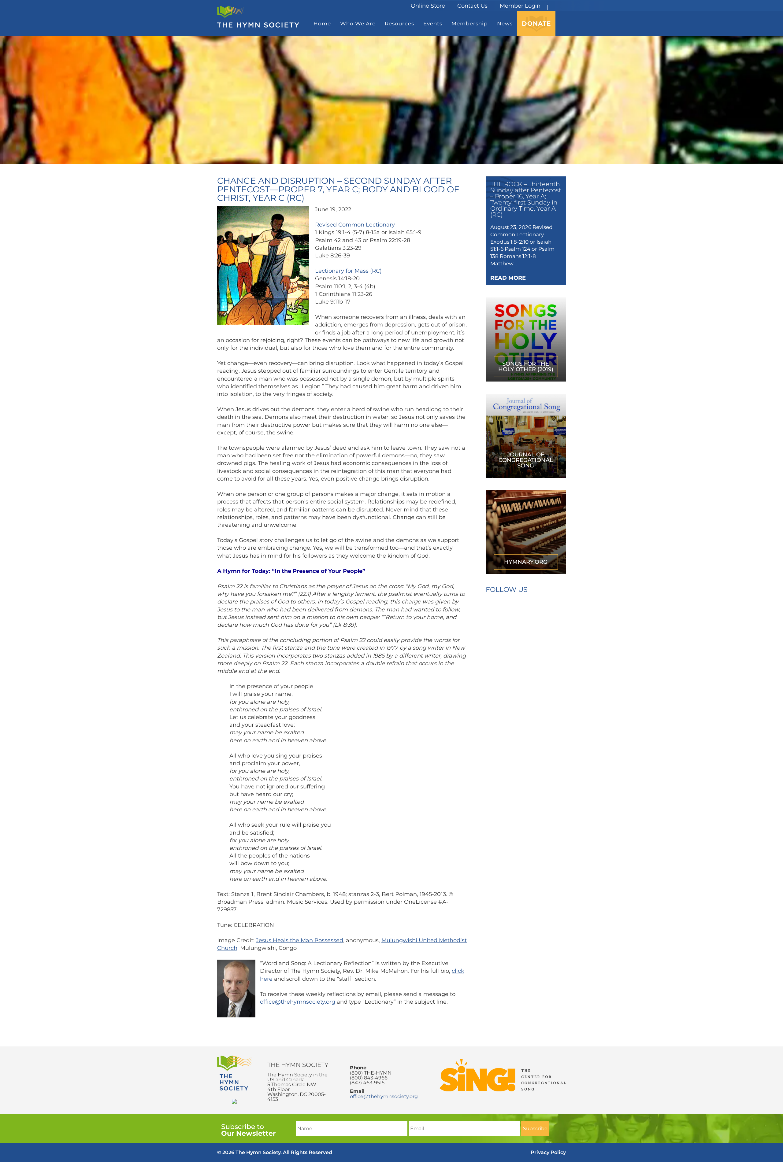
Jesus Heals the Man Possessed (299, 940)
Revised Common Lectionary (355, 224)
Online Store (428, 6)
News (505, 23)
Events (432, 23)
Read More (508, 278)
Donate (536, 23)
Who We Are (358, 23)
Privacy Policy (548, 1152)
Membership (469, 23)
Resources (399, 23)
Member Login (520, 6)
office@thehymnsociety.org (297, 1001)
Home (322, 23)
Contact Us (472, 6)
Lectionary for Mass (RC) (348, 270)
